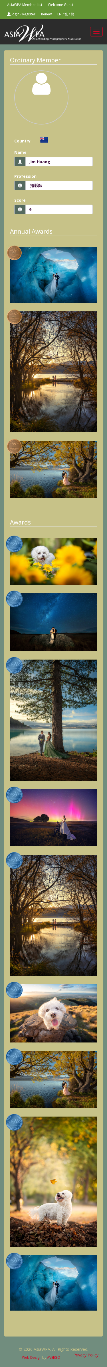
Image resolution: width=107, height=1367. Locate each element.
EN (59, 14)
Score (20, 200)
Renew (46, 14)
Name (20, 152)
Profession (25, 176)
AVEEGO (53, 1357)
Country (22, 141)
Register (28, 14)
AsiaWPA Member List (24, 4)
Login (15, 14)
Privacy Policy (85, 1355)
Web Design (31, 1357)
